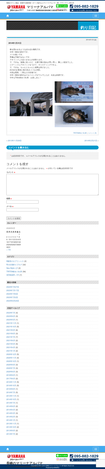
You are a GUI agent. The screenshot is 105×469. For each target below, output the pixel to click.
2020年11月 (11, 357)
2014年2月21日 (91, 140)
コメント (10, 172)
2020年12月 (11, 354)
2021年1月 (10, 350)
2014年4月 (10, 409)
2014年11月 (11, 395)
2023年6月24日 (12, 300)
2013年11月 (11, 423)
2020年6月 (10, 371)
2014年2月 (10, 416)
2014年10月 (11, 399)
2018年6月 (10, 375)
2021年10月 (11, 326)
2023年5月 (10, 319)
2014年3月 (10, 413)
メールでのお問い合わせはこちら (85, 10)
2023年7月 (10, 312)
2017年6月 (10, 378)
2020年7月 (10, 368)
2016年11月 (11, 382)
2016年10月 (11, 385)
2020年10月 (11, 361)
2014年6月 (10, 406)
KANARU (56, 467)
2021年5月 (10, 344)
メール (9, 206)
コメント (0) (92, 133)
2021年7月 (10, 337)
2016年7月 (10, 392)
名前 (9, 198)
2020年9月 (10, 364)
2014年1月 (10, 420)
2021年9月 (10, 330)
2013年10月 (11, 427)
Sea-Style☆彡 (12, 268)
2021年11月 (11, 323)
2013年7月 (10, 434)
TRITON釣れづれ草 (80, 133)
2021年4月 (10, 347)
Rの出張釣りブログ (14, 264)
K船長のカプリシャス (15, 261)
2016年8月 (10, 389)
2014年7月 (10, 402)
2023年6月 (10, 316)
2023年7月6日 (12, 293)
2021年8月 (10, 333)
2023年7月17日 (12, 290)
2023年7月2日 (12, 297)
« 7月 (8, 249)
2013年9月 (10, 430)
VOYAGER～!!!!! (12, 275)
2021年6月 (10, 340)
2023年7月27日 (12, 287)
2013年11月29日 (15, 140)
